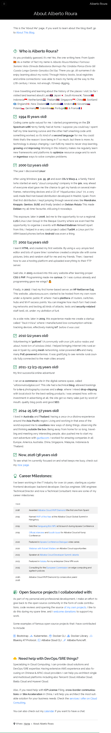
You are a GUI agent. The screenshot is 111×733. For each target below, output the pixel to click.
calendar (49, 711)
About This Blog (25, 32)
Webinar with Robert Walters (42, 548)
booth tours (54, 532)
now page (23, 465)
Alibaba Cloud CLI (51, 640)
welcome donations (64, 611)
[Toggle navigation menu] (4, 4)
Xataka (43, 561)
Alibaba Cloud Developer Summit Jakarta (59, 555)
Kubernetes (40, 635)
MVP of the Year (43, 516)
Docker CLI (59, 635)
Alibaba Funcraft (76, 640)
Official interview (36, 532)
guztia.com (43, 437)
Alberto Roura (98, 3)
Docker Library (79, 635)
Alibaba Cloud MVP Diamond (52, 510)
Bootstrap (22, 635)
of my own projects (75, 607)
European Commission (57, 567)
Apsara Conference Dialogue (54, 542)
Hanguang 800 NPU (46, 526)
